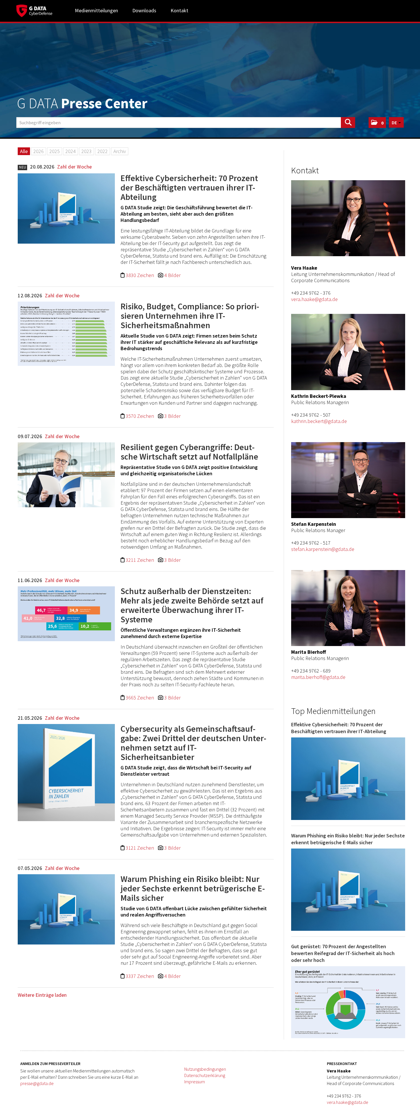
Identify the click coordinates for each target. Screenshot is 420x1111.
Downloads (144, 10)
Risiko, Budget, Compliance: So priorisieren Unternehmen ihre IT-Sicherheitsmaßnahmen (190, 315)
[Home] (34, 10)
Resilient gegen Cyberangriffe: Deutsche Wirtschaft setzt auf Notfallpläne (189, 452)
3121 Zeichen (140, 848)
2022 (102, 151)
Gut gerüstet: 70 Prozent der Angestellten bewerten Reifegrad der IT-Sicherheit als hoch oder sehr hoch (343, 953)
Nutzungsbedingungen (205, 1069)
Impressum (194, 1081)
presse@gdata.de (37, 1083)
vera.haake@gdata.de (314, 299)
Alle (24, 151)
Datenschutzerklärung (204, 1075)
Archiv (119, 151)
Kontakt (179, 10)
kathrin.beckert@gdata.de (319, 421)
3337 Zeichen (140, 976)
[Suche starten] (348, 122)
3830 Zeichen (140, 275)
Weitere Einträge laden (42, 995)
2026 (38, 151)
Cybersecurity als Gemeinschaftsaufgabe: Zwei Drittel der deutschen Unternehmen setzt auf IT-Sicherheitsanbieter (193, 742)
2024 (70, 151)
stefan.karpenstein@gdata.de (322, 549)
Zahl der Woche (74, 166)
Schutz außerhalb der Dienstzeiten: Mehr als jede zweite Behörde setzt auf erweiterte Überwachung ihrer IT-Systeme (192, 605)
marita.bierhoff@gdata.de (318, 677)
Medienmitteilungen (96, 10)
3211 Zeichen (140, 560)
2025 (54, 151)
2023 (86, 151)
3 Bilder (172, 416)
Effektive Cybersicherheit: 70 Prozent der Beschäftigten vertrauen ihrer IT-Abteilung (189, 187)
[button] (377, 122)
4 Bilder (172, 275)
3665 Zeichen (140, 697)
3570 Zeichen (140, 416)
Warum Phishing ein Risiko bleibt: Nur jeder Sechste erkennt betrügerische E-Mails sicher (193, 888)
